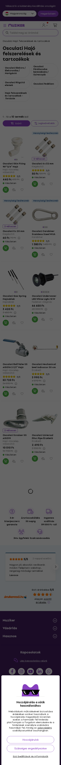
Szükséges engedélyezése (30, 748)
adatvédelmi (44, 728)
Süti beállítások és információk (30, 756)
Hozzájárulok (30, 740)
